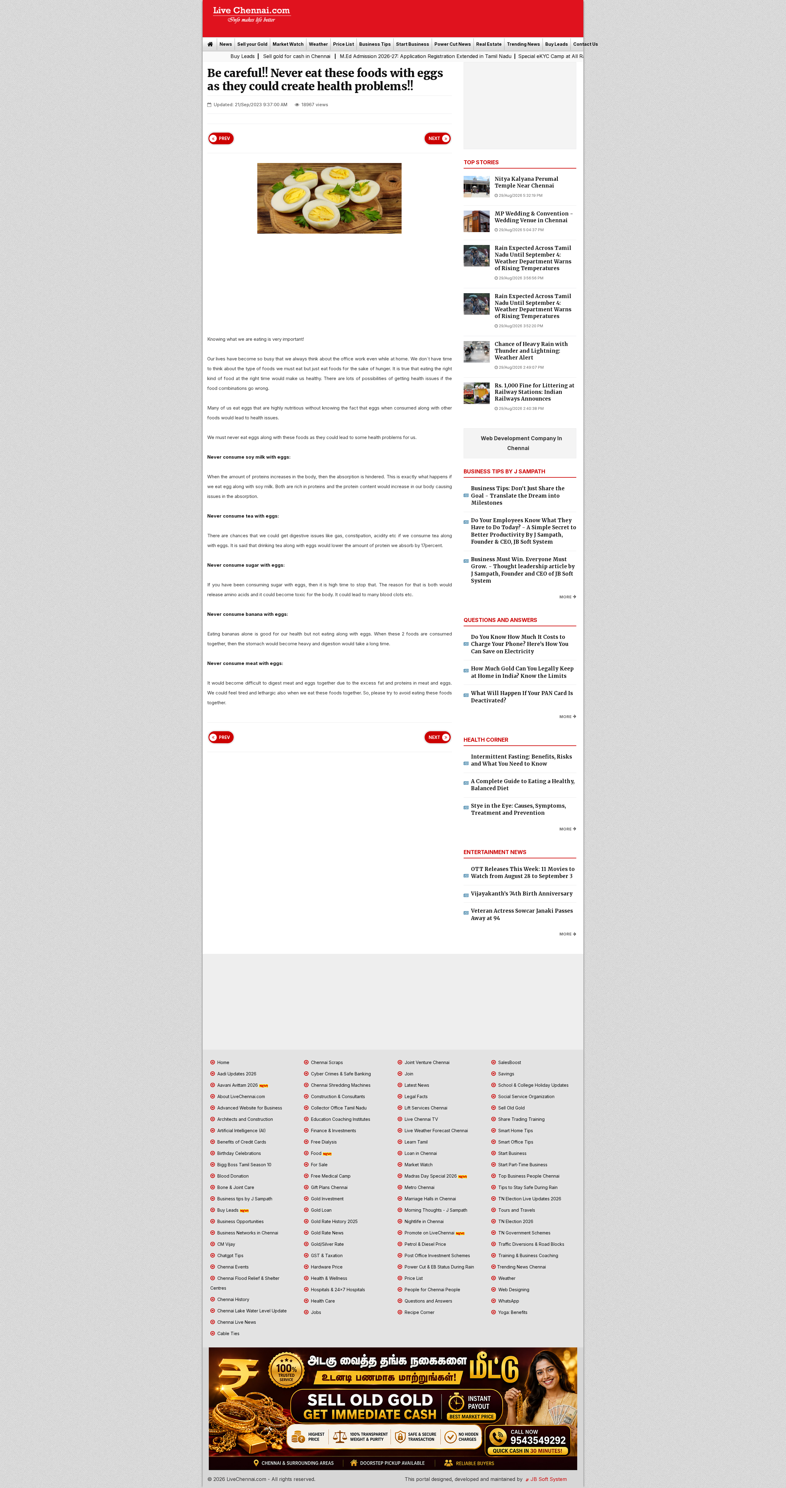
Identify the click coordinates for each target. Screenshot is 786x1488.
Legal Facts (415, 1096)
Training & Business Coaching (527, 1255)
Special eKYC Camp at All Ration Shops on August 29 (489, 56)
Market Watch (288, 44)
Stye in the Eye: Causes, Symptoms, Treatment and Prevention (518, 809)
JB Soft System (548, 1479)
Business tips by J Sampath (244, 1198)
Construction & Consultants (337, 1096)
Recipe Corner (418, 1312)
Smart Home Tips (515, 1130)
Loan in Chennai (420, 1153)
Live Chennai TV (420, 1119)
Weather (318, 44)
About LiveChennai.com (240, 1096)
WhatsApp (508, 1300)
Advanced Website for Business (249, 1107)
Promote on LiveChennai (429, 1232)
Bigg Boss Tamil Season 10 (243, 1164)
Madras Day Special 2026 (430, 1176)
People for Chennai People (431, 1289)
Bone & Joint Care (235, 1187)
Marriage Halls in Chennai (429, 1198)
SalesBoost (509, 1062)
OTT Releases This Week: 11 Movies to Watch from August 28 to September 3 (523, 873)
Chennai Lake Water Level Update (251, 1310)
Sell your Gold (252, 44)
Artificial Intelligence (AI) (241, 1130)
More (565, 597)
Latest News (416, 1085)
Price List (343, 44)
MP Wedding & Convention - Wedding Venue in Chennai (534, 217)
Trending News (523, 44)
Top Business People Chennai (528, 1176)
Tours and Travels (516, 1210)
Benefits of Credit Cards (241, 1141)
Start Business (412, 44)
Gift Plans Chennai (329, 1187)
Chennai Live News (236, 1322)
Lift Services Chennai (425, 1107)
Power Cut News (452, 44)
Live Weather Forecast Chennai (435, 1130)
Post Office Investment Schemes (436, 1255)
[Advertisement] (440, 16)
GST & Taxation (326, 1255)
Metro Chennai (418, 1187)
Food (316, 1153)
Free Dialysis (323, 1141)
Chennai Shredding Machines (340, 1085)
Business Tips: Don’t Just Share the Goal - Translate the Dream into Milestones (518, 495)
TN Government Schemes (524, 1232)
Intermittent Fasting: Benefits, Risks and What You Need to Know (521, 760)
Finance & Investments (333, 1130)
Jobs (315, 1312)
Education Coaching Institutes (340, 1119)
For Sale (319, 1164)
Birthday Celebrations (238, 1153)
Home (222, 1062)
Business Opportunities (240, 1221)
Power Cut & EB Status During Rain (438, 1266)
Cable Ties (227, 1333)
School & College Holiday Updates (533, 1085)
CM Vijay (225, 1244)
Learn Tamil (415, 1141)
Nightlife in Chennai (423, 1221)
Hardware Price (326, 1266)
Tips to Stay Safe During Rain (527, 1187)
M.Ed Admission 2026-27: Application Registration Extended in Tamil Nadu (334, 56)
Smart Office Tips (515, 1141)
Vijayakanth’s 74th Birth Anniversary (522, 893)
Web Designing (513, 1289)
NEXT (434, 138)
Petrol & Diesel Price (424, 1244)
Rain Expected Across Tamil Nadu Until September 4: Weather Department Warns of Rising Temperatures (533, 258)
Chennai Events (232, 1266)
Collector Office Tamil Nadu (338, 1107)
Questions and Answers (427, 1300)
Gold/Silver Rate (327, 1244)
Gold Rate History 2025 (334, 1221)
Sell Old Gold (511, 1107)
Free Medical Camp (330, 1176)
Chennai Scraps (326, 1062)
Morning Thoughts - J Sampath (435, 1210)
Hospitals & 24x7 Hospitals (337, 1289)
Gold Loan (321, 1210)
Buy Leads (556, 44)
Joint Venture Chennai (426, 1062)
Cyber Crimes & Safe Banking (340, 1073)
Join (408, 1073)
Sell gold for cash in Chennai (206, 56)
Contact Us (585, 44)
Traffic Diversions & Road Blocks (530, 1244)
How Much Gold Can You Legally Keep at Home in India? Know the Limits (522, 672)
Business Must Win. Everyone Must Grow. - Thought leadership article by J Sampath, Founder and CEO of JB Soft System (523, 570)
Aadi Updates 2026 (236, 1073)
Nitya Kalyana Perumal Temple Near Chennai (526, 182)
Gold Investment (327, 1198)
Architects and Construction (244, 1119)
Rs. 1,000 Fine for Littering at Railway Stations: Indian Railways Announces (534, 392)
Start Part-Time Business (522, 1164)
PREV (224, 138)
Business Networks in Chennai (247, 1232)
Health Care (322, 1300)
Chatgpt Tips (229, 1255)
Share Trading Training (521, 1119)
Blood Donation (232, 1176)
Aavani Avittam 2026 (237, 1085)
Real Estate (489, 44)
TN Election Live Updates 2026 (529, 1198)
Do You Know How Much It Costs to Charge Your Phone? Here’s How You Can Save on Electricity (519, 644)
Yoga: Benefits (512, 1312)
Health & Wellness (328, 1278)
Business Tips (375, 44)
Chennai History (232, 1299)
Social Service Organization (525, 1096)
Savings (505, 1073)
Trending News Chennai (521, 1266)
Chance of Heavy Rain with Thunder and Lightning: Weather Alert (531, 351)
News (226, 44)
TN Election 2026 (515, 1221)
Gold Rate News (327, 1232)
